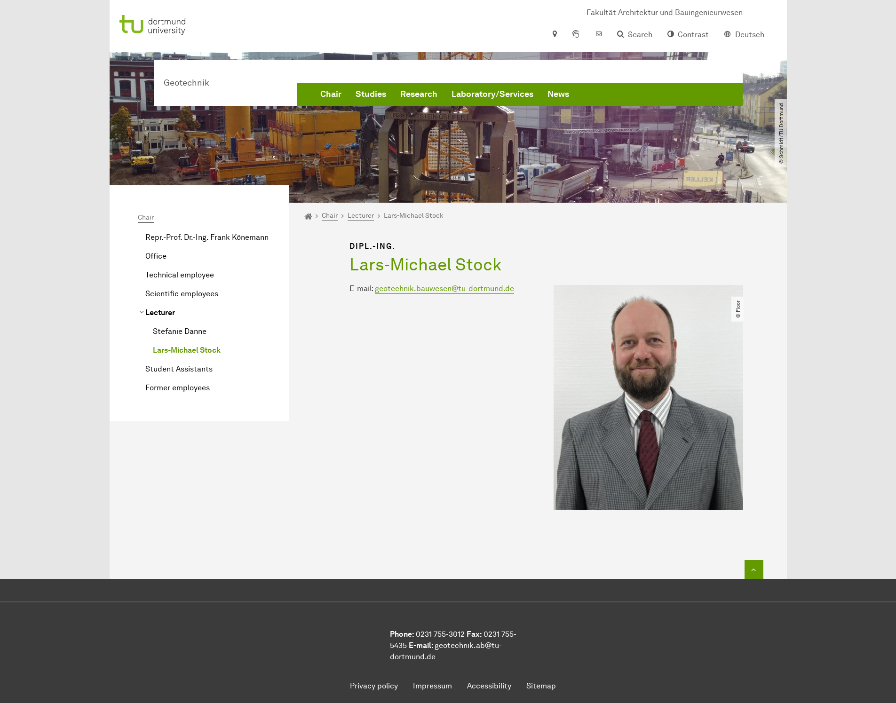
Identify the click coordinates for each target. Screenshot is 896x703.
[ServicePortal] (575, 34)
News (558, 94)
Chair (330, 94)
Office (156, 256)
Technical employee (179, 274)
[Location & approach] (554, 34)
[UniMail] (598, 34)
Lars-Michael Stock (187, 350)
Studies (371, 94)
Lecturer (160, 312)
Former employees (177, 387)
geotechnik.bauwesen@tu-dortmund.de (444, 288)
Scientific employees (181, 293)
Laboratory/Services (492, 94)
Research (418, 94)
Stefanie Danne (179, 331)
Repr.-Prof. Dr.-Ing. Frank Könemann (207, 237)
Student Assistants (179, 368)
